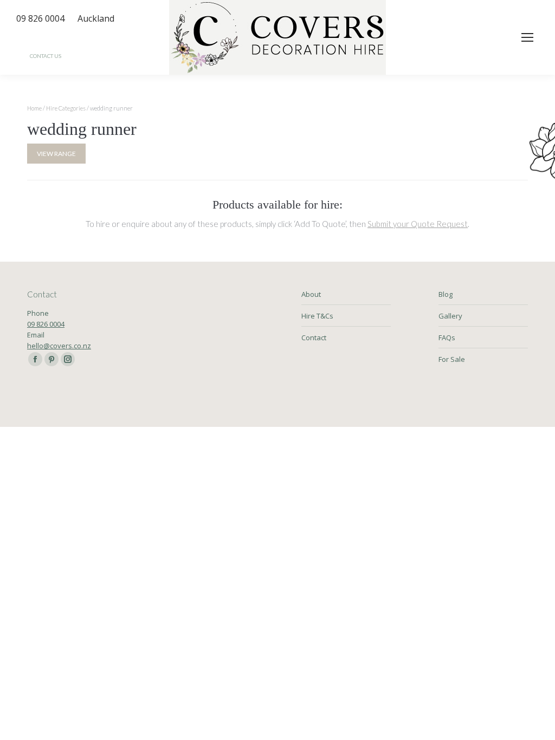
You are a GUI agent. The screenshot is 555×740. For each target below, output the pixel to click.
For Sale (451, 359)
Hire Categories (66, 108)
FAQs (446, 337)
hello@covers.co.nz (59, 345)
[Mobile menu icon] (527, 37)
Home (34, 108)
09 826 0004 (45, 324)
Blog (445, 294)
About (311, 294)
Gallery (450, 316)
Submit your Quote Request (417, 224)
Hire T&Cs (317, 316)
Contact (313, 337)
